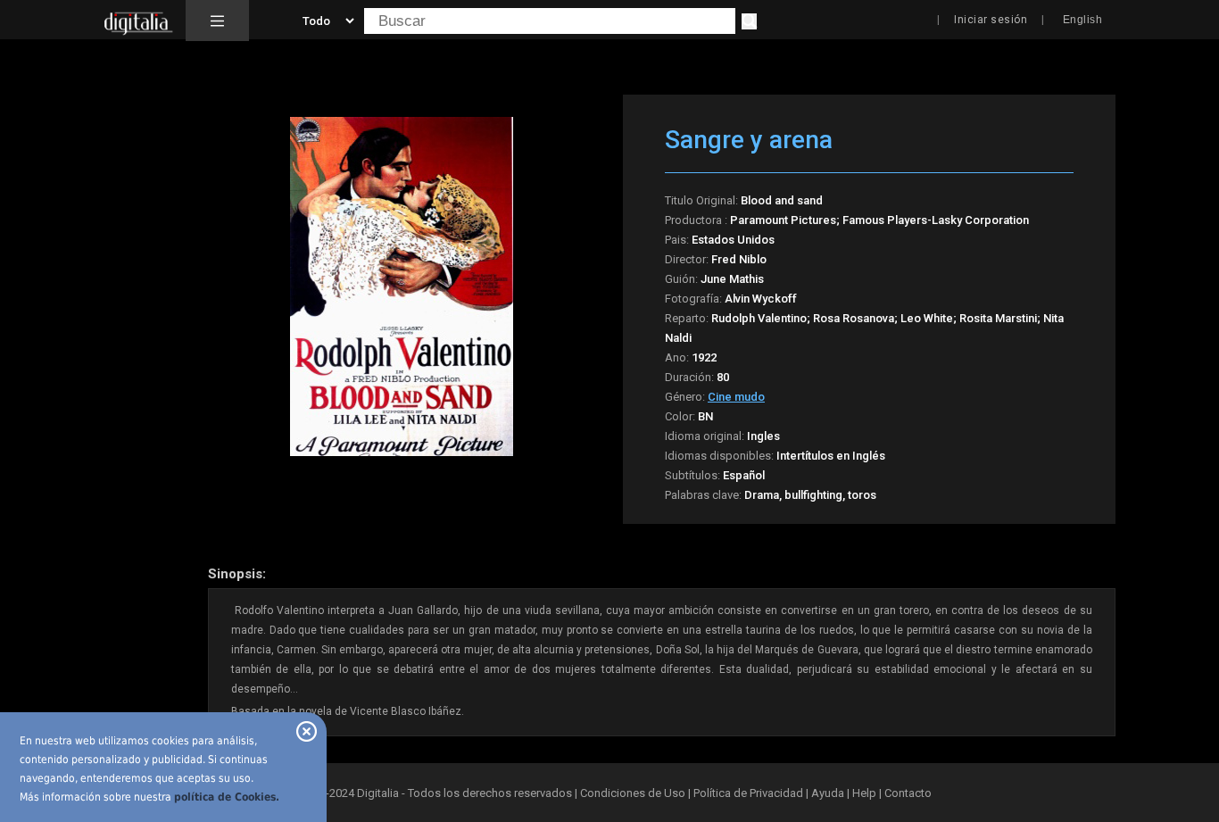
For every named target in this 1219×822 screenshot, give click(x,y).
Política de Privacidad (748, 793)
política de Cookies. (226, 797)
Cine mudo (736, 396)
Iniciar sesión (990, 19)
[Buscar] (749, 21)
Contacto (908, 793)
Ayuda (827, 793)
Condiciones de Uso (632, 793)
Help (864, 793)
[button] (217, 20)
